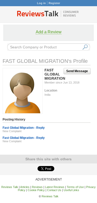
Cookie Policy (36, 190)
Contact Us (54, 190)
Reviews (37, 187)
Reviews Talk (9, 187)
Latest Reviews (54, 187)
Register (54, 3)
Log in (41, 3)
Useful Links (71, 190)
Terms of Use (75, 187)
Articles (24, 187)
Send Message (77, 71)
